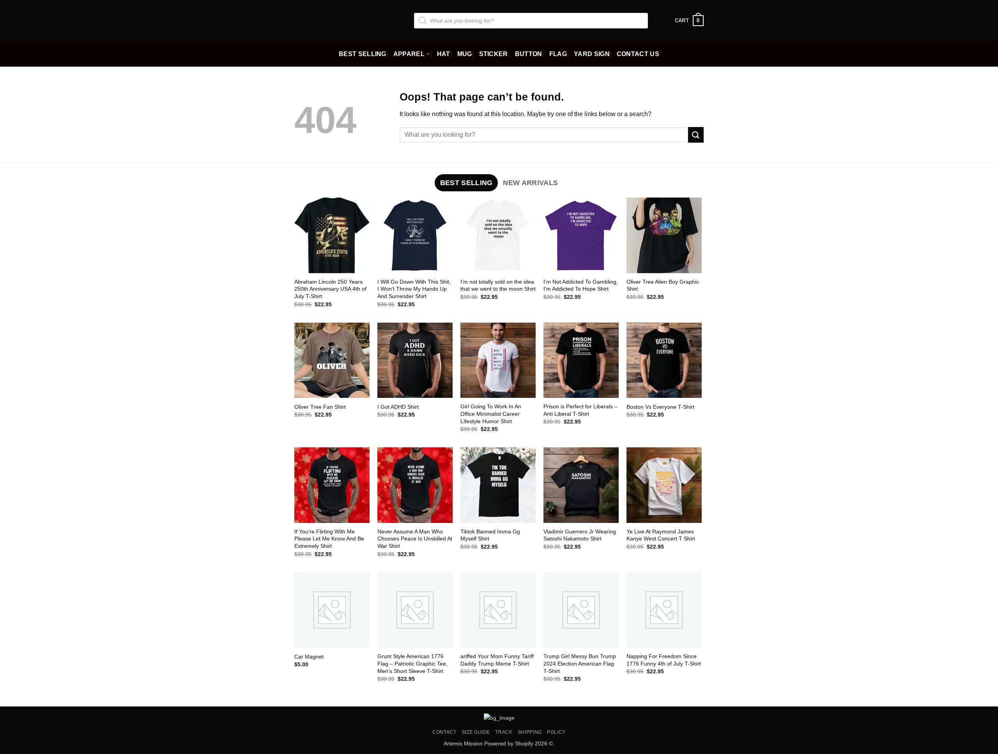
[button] (689, 21)
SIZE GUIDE (476, 732)
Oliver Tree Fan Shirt (320, 407)
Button (528, 54)
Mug (464, 54)
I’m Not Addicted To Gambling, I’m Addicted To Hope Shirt (580, 285)
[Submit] (696, 134)
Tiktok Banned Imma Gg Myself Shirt (490, 535)
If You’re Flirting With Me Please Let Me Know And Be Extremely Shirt (329, 538)
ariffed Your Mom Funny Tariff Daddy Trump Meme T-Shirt (497, 660)
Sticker (493, 54)
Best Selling (362, 54)
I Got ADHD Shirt (398, 407)
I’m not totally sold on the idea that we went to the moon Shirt (498, 285)
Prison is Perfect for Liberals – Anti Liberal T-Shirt (580, 410)
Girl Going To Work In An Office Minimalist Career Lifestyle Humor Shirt (490, 413)
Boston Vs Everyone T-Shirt (660, 407)
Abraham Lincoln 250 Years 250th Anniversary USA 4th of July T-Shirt (330, 289)
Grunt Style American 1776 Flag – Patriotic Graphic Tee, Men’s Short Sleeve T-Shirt (412, 663)
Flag (558, 54)
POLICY (556, 732)
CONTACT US (638, 54)
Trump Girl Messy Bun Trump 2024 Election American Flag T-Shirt (579, 663)
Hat (443, 54)
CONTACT (444, 732)
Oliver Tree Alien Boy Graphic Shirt (662, 285)
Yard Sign (592, 54)
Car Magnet (309, 656)
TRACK (503, 732)
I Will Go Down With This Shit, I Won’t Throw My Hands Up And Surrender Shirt (414, 289)
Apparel (409, 54)
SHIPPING (530, 732)
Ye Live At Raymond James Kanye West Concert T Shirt (660, 535)
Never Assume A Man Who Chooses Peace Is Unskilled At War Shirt (414, 538)
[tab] (466, 182)
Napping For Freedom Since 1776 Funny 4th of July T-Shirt (663, 660)
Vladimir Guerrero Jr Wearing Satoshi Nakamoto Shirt (579, 535)
